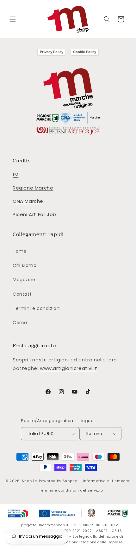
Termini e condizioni (37, 308)
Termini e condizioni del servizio (71, 490)
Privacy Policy (51, 52)
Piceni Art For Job (34, 214)
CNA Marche (28, 201)
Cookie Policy (84, 52)
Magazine (24, 279)
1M (15, 174)
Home (20, 251)
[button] (13, 19)
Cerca (20, 322)
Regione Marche (33, 187)
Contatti (23, 294)
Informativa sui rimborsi (107, 480)
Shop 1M (30, 480)
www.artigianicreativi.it (68, 368)
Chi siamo (24, 265)
